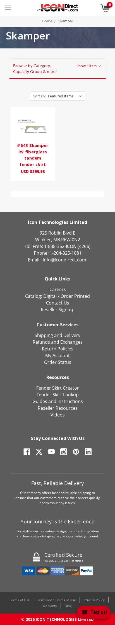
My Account (57, 355)
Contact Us (57, 303)
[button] (57, 68)
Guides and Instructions (57, 401)
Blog (68, 605)
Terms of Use (19, 600)
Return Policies (57, 349)
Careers (57, 289)
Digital (50, 296)
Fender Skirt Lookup (58, 395)
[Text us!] (93, 613)
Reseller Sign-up (58, 309)
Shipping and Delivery (57, 335)
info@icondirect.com (64, 260)
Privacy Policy (94, 600)
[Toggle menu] (7, 7)
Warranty (49, 605)
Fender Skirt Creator (57, 388)
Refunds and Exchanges (58, 342)
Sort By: (39, 96)
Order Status (57, 362)
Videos (58, 415)
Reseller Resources (58, 408)
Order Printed (75, 296)
